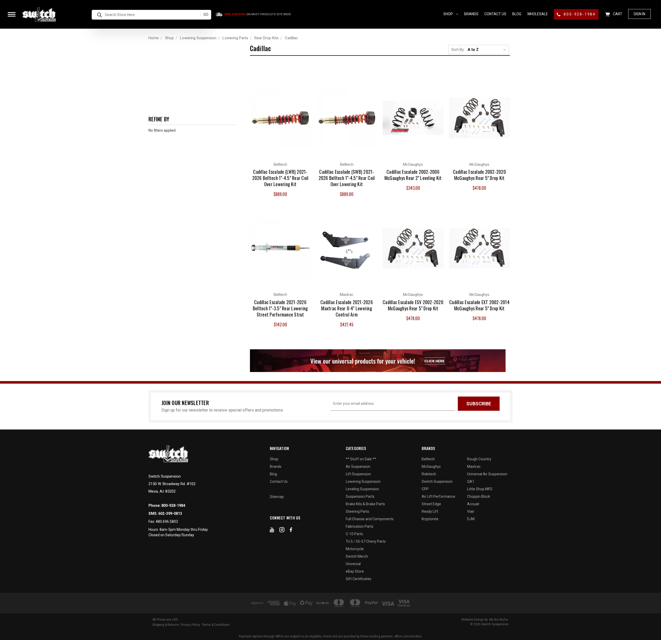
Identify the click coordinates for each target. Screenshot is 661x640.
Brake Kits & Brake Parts (365, 504)
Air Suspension (358, 466)
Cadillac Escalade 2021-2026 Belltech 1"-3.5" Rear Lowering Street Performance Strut (280, 308)
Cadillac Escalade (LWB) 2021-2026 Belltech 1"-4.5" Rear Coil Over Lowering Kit (280, 177)
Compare (277, 112)
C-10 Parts (354, 534)
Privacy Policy (190, 625)
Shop (448, 14)
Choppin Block (478, 496)
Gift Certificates (358, 579)
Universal (353, 564)
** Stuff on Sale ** (361, 459)
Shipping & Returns (165, 625)
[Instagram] (282, 531)
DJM (471, 519)
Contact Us (495, 14)
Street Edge (431, 504)
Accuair (473, 504)
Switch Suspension (437, 481)
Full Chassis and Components (370, 519)
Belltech (428, 459)
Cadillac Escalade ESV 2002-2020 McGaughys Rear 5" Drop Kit (413, 305)
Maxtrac (474, 466)
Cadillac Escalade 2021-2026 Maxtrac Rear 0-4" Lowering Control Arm (346, 308)
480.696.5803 (167, 521)
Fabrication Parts (359, 526)
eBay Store (355, 571)
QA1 (470, 481)
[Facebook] (291, 531)
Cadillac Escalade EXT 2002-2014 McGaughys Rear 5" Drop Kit (479, 305)
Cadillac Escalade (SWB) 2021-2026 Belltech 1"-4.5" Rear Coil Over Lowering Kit (347, 177)
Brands (471, 14)
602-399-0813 (170, 513)
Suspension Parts (360, 496)
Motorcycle (355, 549)
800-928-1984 (579, 14)
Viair (470, 511)
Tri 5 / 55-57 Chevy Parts (366, 541)
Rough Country (479, 459)
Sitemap (277, 497)
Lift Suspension (358, 474)
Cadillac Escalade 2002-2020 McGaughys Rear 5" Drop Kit (479, 174)
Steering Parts (357, 511)
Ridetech (429, 474)
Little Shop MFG (479, 489)
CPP (425, 489)
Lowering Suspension (363, 481)
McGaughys (431, 466)
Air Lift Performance (438, 496)
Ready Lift (430, 511)
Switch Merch (357, 556)
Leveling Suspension (362, 489)
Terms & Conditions (216, 625)
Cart (617, 14)
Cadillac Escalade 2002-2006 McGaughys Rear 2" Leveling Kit (413, 174)
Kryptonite (430, 519)
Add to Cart (280, 123)
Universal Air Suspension (487, 474)
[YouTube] (272, 531)
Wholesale (537, 14)
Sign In (639, 14)
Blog (516, 14)
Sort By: (458, 49)
